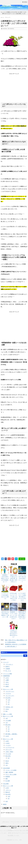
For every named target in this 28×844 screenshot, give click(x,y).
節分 (6, 711)
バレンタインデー (9, 695)
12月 (9, 699)
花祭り (7, 763)
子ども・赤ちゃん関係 (10, 774)
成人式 (7, 684)
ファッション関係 (7, 673)
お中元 (7, 678)
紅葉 (6, 801)
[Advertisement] (14, 86)
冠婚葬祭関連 (6, 675)
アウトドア (6, 662)
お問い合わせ (5, 822)
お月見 (7, 788)
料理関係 (7, 776)
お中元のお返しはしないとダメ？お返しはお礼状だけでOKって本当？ (13, 597)
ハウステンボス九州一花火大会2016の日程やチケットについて (22, 578)
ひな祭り (7, 743)
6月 (8, 726)
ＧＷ (6, 765)
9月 (8, 798)
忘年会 (7, 709)
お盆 (6, 718)
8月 (8, 731)
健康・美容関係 (9, 772)
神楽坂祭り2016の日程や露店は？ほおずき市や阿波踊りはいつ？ (5, 578)
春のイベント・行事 (8, 739)
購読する (4, 652)
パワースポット (9, 664)
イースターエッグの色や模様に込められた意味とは (5, 596)
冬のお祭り (8, 697)
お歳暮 (7, 680)
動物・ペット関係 (7, 714)
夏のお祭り (8, 724)
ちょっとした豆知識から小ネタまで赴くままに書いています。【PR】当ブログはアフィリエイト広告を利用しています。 (14, 833)
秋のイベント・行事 (8, 785)
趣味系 (4, 804)
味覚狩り (7, 666)
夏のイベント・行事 (8, 716)
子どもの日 (8, 753)
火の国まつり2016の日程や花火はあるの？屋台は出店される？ (13, 634)
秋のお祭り (8, 794)
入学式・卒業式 (9, 751)
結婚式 (7, 686)
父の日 (7, 736)
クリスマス (8, 693)
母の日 (7, 761)
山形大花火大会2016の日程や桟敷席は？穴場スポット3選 (5, 614)
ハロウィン (8, 790)
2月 (8, 704)
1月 (8, 702)
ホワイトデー (8, 749)
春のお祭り (8, 756)
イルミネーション (9, 691)
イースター (8, 745)
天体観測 (7, 668)
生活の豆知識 (6, 768)
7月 (8, 729)
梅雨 (6, 778)
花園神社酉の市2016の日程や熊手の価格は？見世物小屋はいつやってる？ (22, 615)
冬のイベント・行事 (8, 689)
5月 (8, 758)
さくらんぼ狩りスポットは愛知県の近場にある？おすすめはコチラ (22, 597)
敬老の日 (7, 792)
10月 (9, 796)
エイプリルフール (9, 747)
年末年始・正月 (9, 707)
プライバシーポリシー (16, 822)
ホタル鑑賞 (8, 720)
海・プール (8, 670)
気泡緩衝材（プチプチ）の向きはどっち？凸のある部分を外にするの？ (13, 615)
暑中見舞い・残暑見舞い (11, 734)
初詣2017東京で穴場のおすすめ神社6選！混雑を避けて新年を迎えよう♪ (13, 578)
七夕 (6, 722)
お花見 (7, 741)
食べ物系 (7, 780)
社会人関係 (6, 783)
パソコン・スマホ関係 (10, 770)
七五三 (7, 682)
